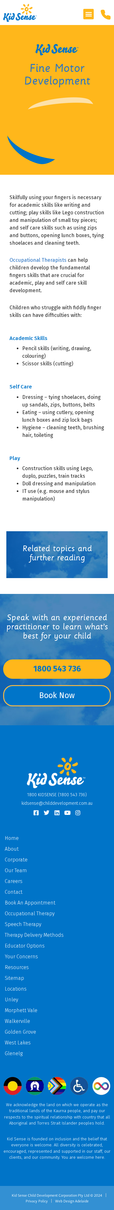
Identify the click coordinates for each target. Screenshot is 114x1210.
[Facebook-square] (36, 813)
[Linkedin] (57, 813)
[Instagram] (78, 813)
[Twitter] (46, 813)
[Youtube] (67, 813)
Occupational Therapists (38, 260)
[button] (88, 14)
